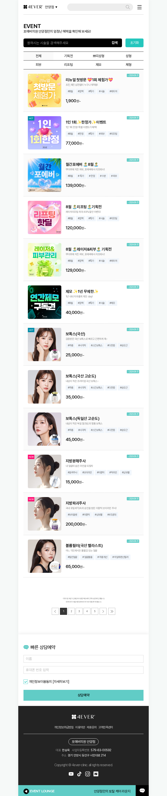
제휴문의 (92, 727)
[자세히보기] (61, 682)
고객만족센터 (105, 727)
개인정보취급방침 (64, 727)
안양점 (49, 7)
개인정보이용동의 (40, 682)
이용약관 (80, 727)
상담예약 (83, 695)
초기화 (134, 43)
